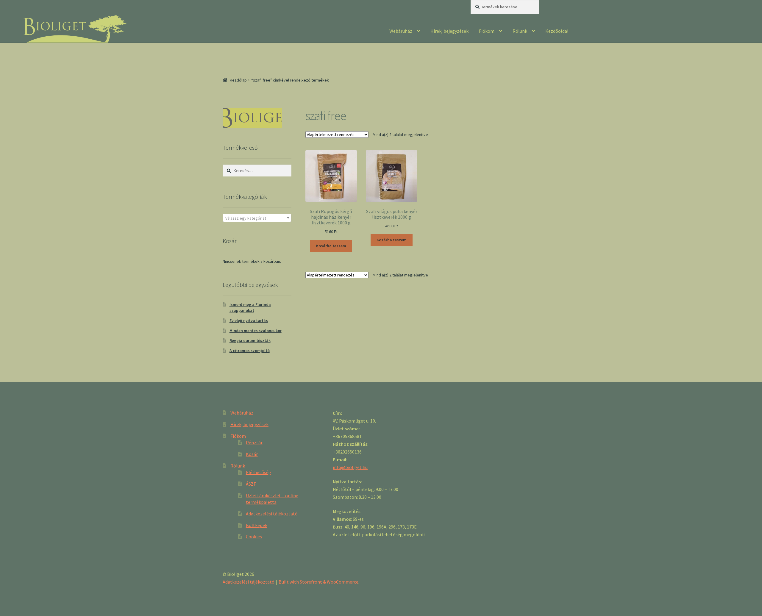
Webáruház (400, 31)
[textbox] (257, 218)
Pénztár (254, 442)
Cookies (254, 537)
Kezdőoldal (557, 31)
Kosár (252, 454)
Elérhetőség (258, 472)
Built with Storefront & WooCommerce (318, 582)
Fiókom (486, 31)
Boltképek (256, 525)
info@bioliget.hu (350, 467)
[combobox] (257, 218)
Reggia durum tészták (250, 340)
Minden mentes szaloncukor (255, 330)
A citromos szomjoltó (249, 350)
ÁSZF (251, 484)
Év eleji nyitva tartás (248, 320)
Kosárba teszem (331, 245)
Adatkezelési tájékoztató (272, 514)
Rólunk (520, 31)
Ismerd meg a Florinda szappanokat (250, 307)
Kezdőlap (238, 80)
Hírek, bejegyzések (449, 31)
